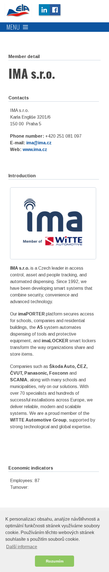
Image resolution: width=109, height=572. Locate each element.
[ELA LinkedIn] (44, 10)
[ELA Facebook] (56, 10)
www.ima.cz (35, 149)
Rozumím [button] (54, 561)
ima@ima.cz (39, 142)
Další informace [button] (21, 546)
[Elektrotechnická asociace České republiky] (18, 10)
